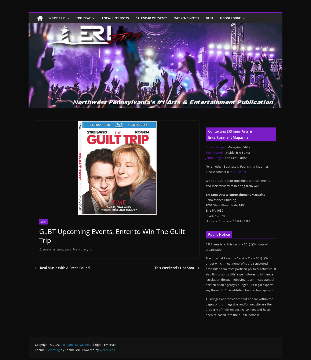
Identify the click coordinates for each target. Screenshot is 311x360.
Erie (78, 249)
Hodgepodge (230, 18)
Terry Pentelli (215, 153)
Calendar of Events (152, 18)
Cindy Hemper (216, 147)
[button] (67, 18)
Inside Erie (56, 18)
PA (90, 249)
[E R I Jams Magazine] (40, 18)
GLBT (209, 18)
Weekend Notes (186, 18)
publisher (239, 172)
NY (84, 249)
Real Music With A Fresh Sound (65, 268)
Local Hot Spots (115, 18)
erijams (47, 249)
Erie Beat (83, 18)
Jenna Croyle (214, 158)
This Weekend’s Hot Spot (174, 268)
